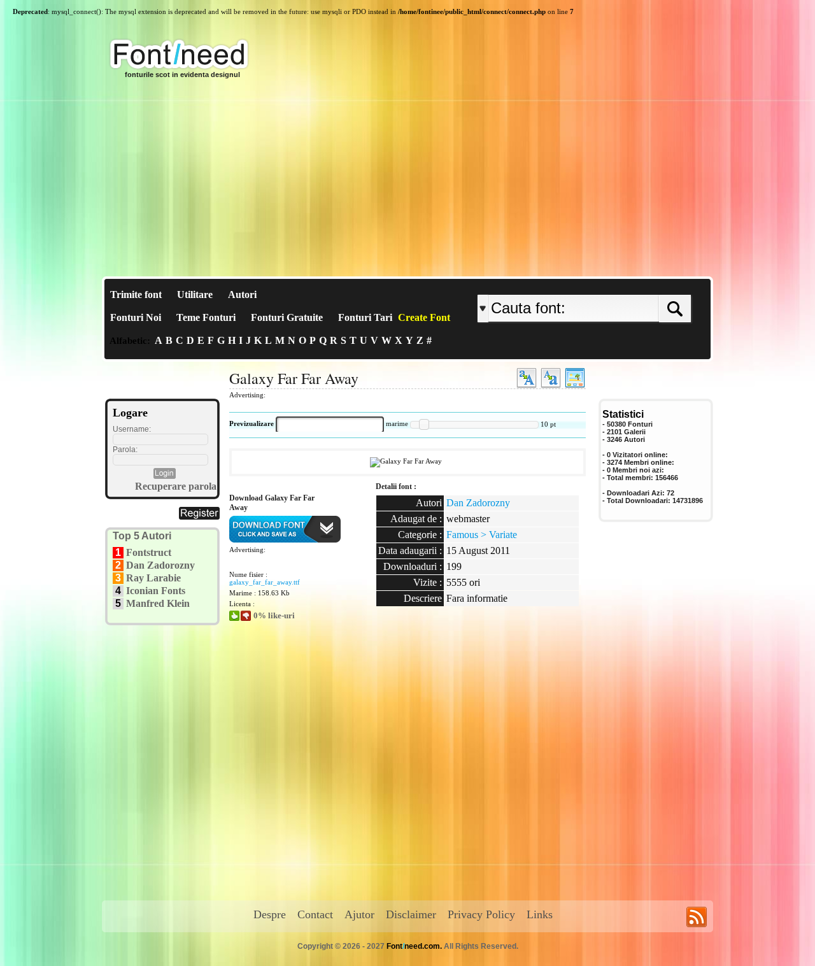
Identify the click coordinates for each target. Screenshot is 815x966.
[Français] (612, 284)
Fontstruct (148, 552)
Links (540, 914)
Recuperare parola (175, 486)
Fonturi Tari (365, 317)
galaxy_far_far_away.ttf (264, 582)
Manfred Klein (158, 603)
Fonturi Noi (135, 317)
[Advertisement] (407, 181)
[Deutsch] (616, 284)
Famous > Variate (481, 534)
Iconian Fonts (155, 590)
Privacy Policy (481, 914)
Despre (269, 914)
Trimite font (136, 294)
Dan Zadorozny (160, 565)
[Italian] (622, 284)
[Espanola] (625, 284)
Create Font (424, 317)
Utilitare (195, 294)
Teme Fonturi (206, 317)
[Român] (619, 284)
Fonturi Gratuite (287, 317)
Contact (315, 914)
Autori (242, 294)
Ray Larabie (153, 577)
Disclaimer (411, 914)
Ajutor (359, 914)
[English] (609, 284)
